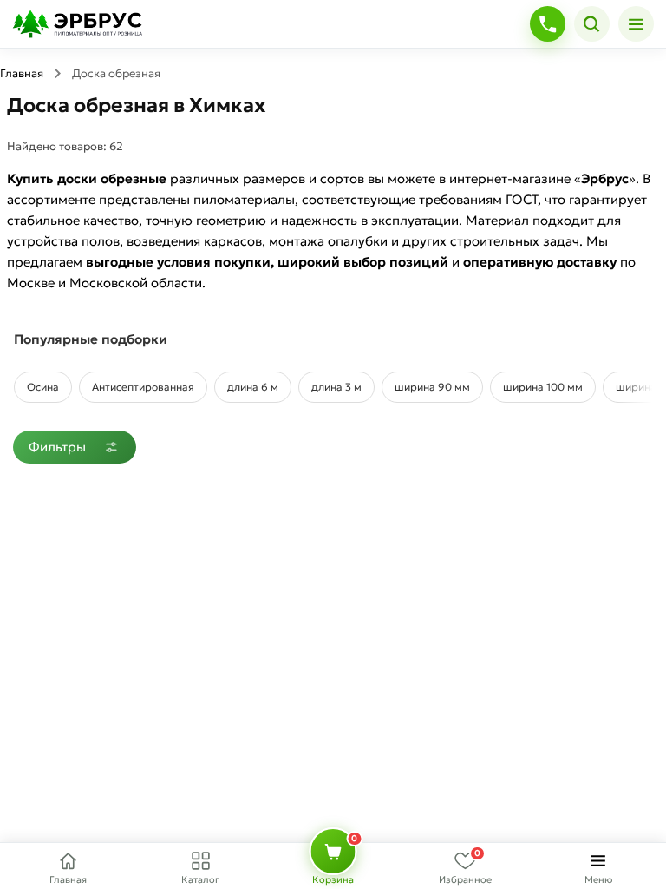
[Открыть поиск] (592, 24)
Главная (21, 73)
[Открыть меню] (636, 24)
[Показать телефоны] (547, 24)
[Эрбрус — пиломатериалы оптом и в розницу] (265, 24)
